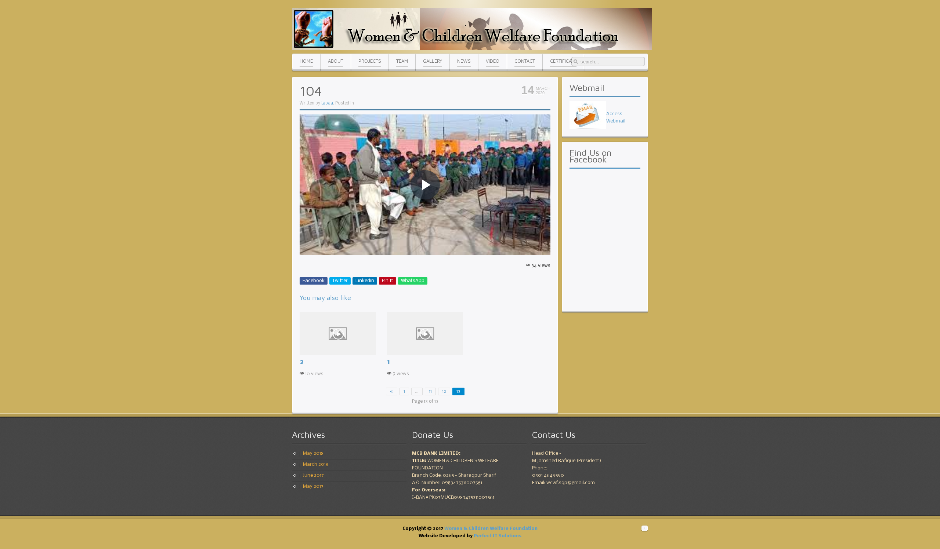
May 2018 (313, 453)
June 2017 (313, 475)
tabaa (327, 103)
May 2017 (313, 486)
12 (444, 391)
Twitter (340, 280)
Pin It (387, 280)
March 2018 (315, 464)
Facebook (314, 280)
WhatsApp (412, 280)
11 (430, 391)
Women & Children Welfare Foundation (491, 528)
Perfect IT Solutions (497, 536)
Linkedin (364, 280)
